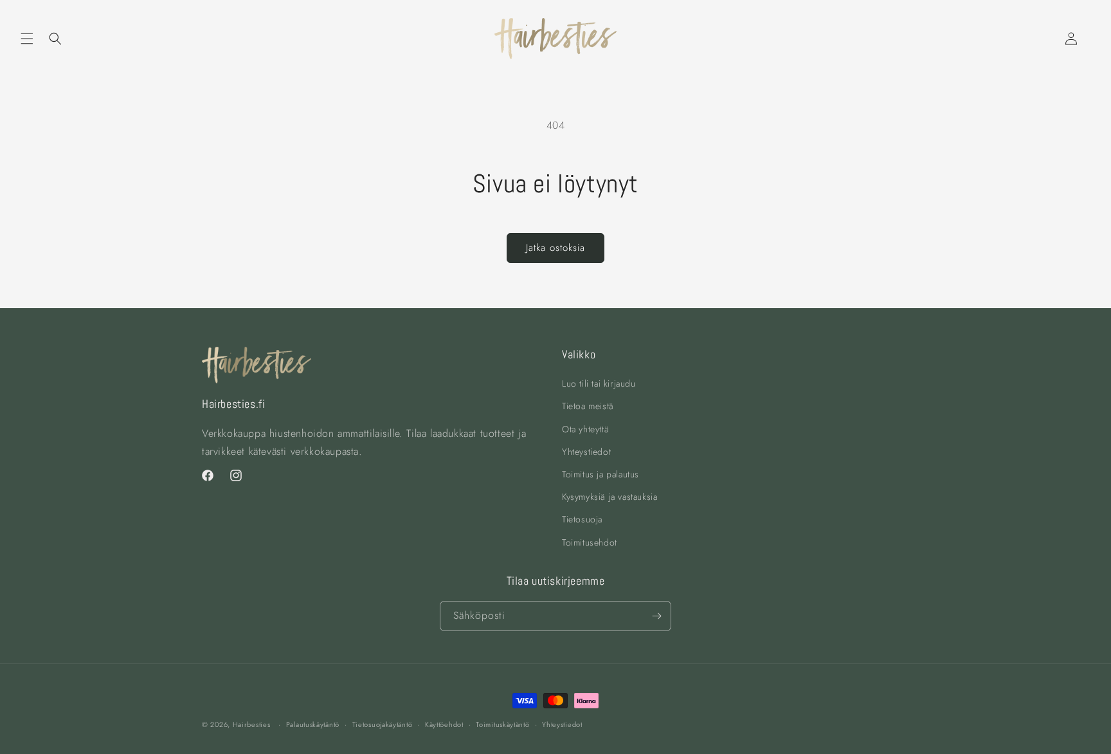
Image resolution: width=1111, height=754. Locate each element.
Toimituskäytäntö (502, 724)
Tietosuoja (582, 519)
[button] (27, 38)
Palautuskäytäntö (312, 724)
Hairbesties (252, 724)
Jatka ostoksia (555, 248)
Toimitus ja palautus (600, 474)
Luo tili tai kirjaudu (599, 383)
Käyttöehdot (444, 724)
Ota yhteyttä (585, 429)
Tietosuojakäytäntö (382, 724)
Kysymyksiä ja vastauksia (609, 496)
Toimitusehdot (589, 542)
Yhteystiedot (586, 451)
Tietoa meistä (588, 406)
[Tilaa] (656, 616)
